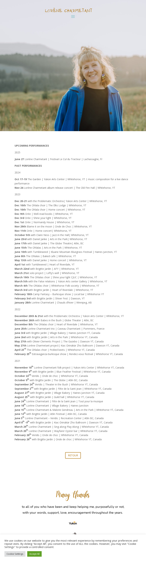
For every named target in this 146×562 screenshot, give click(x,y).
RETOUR (73, 455)
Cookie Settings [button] (15, 553)
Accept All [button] (34, 553)
